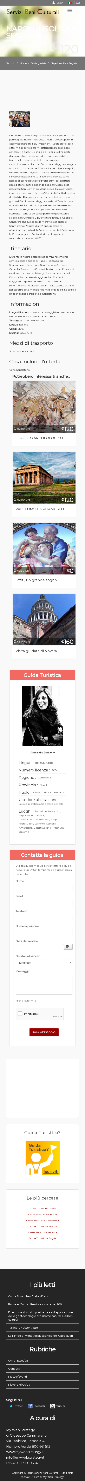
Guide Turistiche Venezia (42, 1232)
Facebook (39, 1405)
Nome (20, 881)
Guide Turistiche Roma (42, 1208)
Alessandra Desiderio (43, 752)
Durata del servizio (28, 956)
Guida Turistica (42, 675)
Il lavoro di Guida (19, 1384)
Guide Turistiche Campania (42, 1220)
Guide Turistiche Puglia (42, 1238)
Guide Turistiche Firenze (42, 1214)
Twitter (18, 1405)
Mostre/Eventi (17, 1376)
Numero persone (27, 926)
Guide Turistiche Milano (43, 1226)
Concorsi (14, 1368)
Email (19, 896)
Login (59, 2)
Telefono (21, 911)
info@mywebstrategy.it (25, 1457)
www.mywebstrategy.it (25, 1452)
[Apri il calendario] (68, 947)
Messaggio (23, 971)
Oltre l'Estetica (18, 1360)
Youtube (60, 1405)
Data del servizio (27, 941)
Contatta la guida (42, 855)
